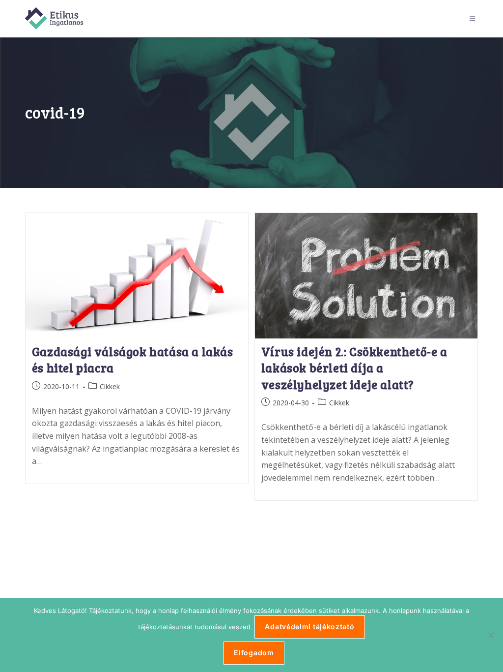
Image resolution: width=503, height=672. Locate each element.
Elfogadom (254, 652)
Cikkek (110, 386)
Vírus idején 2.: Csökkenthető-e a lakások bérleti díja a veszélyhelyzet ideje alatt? (354, 368)
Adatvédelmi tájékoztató (309, 626)
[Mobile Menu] (474, 18)
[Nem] (491, 635)
